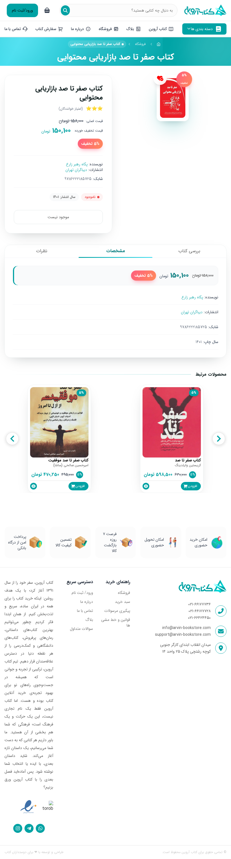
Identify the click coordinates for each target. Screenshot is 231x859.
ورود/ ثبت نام (82, 593)
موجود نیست (58, 217)
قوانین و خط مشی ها (115, 622)
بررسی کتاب (189, 250)
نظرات (41, 250)
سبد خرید (122, 602)
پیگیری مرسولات (117, 611)
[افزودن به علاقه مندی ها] (160, 78)
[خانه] (158, 44)
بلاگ (89, 620)
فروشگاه (140, 44)
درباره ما (86, 602)
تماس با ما (85, 611)
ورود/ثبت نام (22, 10)
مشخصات (115, 250)
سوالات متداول (81, 629)
